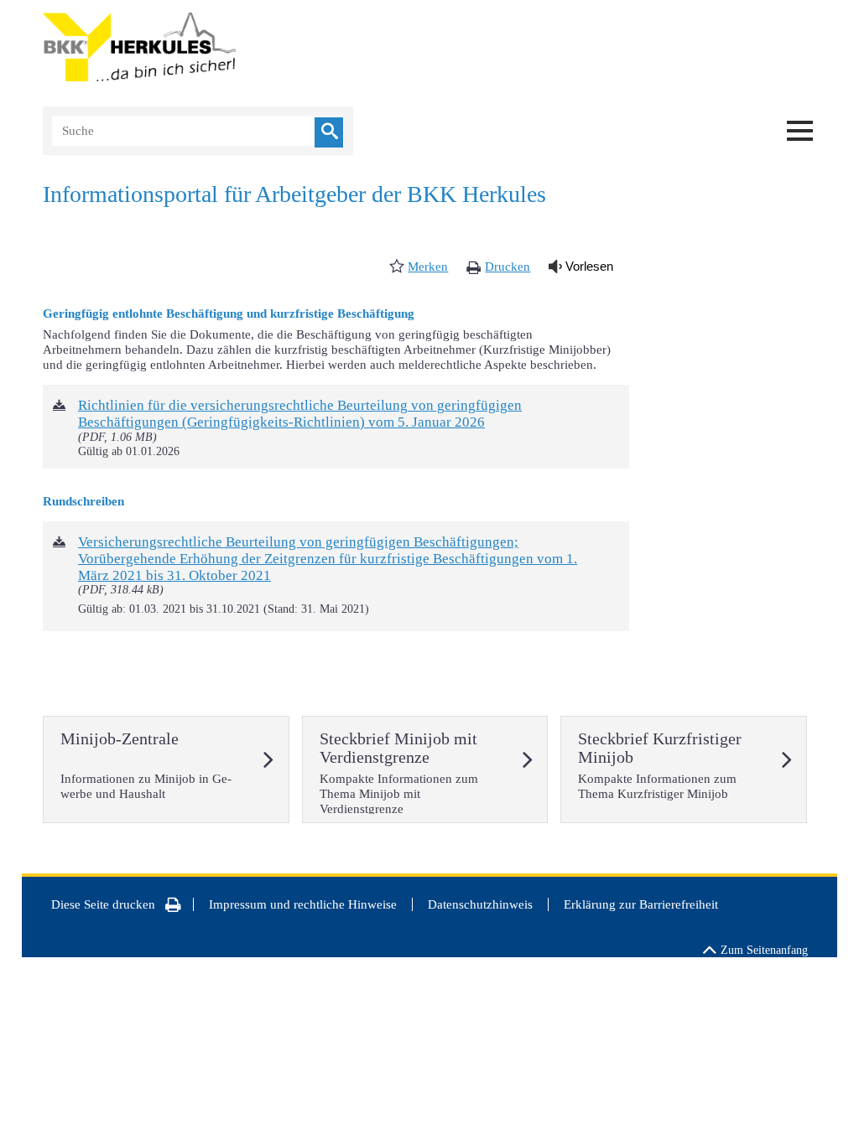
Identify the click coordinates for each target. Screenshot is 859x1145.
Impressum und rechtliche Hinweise (303, 904)
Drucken (507, 266)
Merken (428, 266)
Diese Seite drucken (103, 904)
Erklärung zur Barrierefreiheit (641, 904)
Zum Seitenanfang (764, 950)
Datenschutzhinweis (480, 904)
